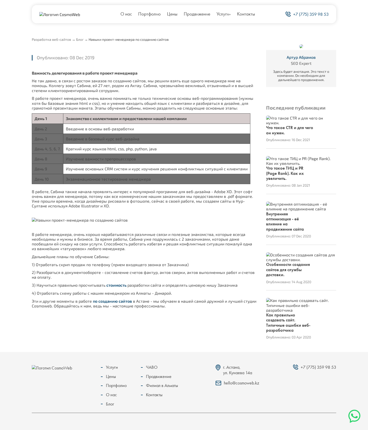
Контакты (246, 14)
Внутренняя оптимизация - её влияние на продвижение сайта (285, 221)
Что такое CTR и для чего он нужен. (289, 130)
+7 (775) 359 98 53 (311, 14)
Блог (80, 39)
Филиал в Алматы (162, 385)
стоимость (116, 285)
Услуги (223, 14)
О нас (126, 14)
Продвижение (197, 14)
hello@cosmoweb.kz (241, 383)
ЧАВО (151, 367)
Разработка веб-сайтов (51, 39)
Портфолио (149, 14)
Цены (172, 14)
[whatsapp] (354, 416)
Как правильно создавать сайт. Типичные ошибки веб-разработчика (288, 322)
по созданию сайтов (112, 301)
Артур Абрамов (301, 57)
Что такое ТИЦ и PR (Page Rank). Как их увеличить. (285, 173)
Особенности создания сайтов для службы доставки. (288, 269)
